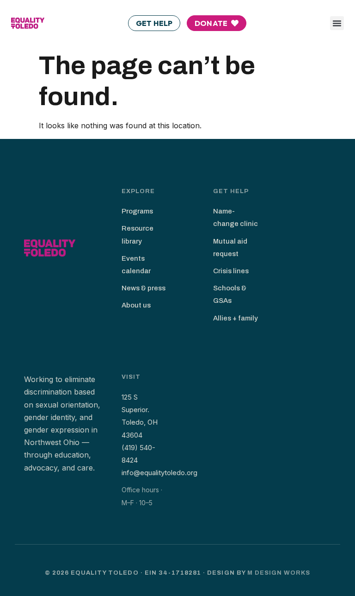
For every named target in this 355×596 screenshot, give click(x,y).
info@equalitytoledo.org (159, 472)
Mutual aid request (230, 247)
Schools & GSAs (229, 294)
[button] (337, 23)
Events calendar (136, 265)
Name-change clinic (235, 217)
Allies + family (235, 318)
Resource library (137, 235)
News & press (143, 288)
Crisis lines (231, 271)
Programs (137, 211)
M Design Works (279, 573)
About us (136, 305)
